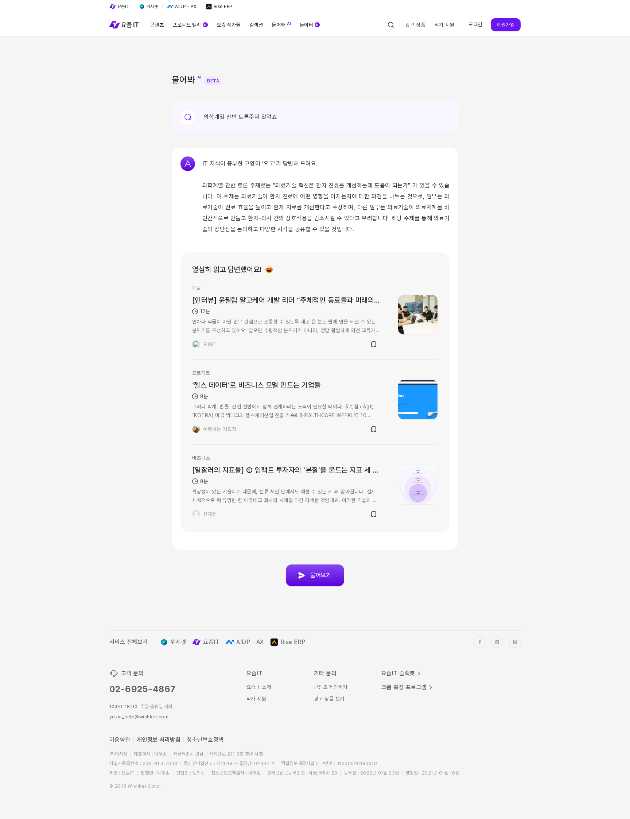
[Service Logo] (124, 25)
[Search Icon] (390, 24)
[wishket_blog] (497, 642)
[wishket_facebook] (480, 642)
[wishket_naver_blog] (515, 642)
